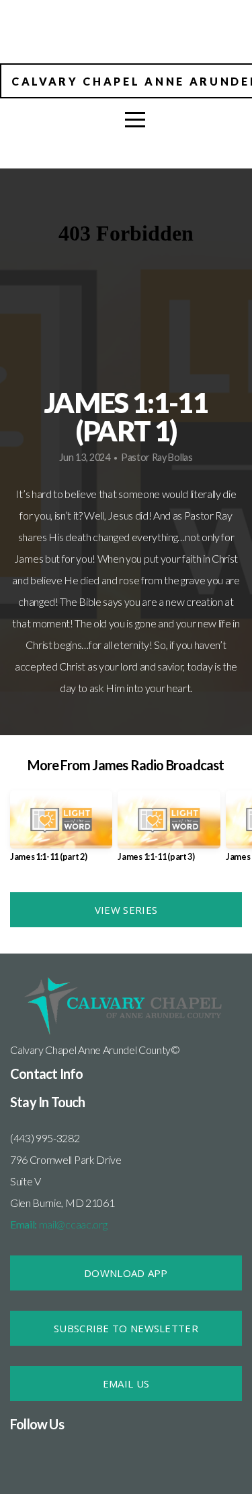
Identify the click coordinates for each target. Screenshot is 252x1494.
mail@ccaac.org (58, 1224)
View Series (126, 909)
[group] (61, 831)
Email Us (126, 1383)
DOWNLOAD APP (126, 1273)
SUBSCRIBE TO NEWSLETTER (126, 1328)
